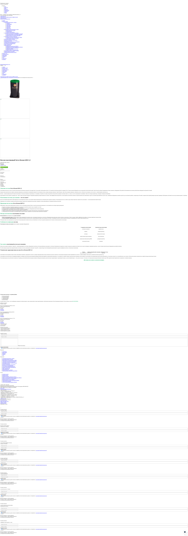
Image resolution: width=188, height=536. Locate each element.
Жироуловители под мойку (10, 30)
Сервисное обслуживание (6, 381)
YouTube (5, 402)
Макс (6, 401)
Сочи (5, 6)
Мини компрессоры (7, 45)
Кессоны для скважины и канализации (8, 364)
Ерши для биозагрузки (8, 44)
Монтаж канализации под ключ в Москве (9, 378)
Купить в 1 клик (3, 165)
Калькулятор (4, 71)
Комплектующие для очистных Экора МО (13, 35)
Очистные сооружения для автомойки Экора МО (14, 33)
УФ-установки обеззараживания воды (8, 366)
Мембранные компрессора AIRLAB (12, 46)
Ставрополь (6, 11)
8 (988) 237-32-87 (15, 17)
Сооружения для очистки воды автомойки (9, 361)
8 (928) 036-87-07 (3, 17)
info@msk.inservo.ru (3, 400)
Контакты (4, 59)
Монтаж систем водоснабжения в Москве (9, 376)
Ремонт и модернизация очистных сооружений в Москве (11, 377)
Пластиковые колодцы (6, 363)
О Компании (4, 351)
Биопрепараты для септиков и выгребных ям (11, 41)
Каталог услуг (4, 53)
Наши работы (4, 70)
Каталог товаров (5, 21)
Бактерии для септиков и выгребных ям (9, 367)
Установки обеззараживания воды (10, 42)
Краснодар (6, 7)
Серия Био (8, 23)
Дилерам (3, 56)
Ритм (8, 401)
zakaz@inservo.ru (3, 16)
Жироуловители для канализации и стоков (11, 29)
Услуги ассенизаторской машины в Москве (9, 382)
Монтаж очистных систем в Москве (8, 379)
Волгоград (6, 9)
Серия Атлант (8, 28)
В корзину (2, 164)
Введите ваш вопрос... (22, 345)
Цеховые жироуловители (10, 32)
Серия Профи (8, 26)
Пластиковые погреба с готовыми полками (11, 50)
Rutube (1, 401)
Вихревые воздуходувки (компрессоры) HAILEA (14, 47)
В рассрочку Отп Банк (4, 167)
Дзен (4, 401)
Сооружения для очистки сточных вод (10, 36)
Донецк (5, 12)
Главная (3, 20)
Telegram (1, 402)
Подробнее (2, 310)
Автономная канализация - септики (8, 358)
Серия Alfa (8, 27)
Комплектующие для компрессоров (12, 49)
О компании (4, 58)
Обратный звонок (3, 403)
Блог (3, 57)
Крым (5, 8)
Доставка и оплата (5, 54)
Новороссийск (6, 10)
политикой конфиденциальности (41, 348)
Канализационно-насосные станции (10, 52)
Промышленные (9, 31)
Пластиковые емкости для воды (9, 39)
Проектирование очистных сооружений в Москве (10, 380)
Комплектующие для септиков (9, 51)
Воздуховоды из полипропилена (9, 43)
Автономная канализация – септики (10, 22)
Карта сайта (2, 388)
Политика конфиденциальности (5, 389)
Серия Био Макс (9, 24)
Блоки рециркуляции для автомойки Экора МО (14, 34)
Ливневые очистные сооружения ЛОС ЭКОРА (14, 37)
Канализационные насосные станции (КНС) (9, 370)
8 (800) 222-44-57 (9, 17)
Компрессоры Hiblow (9, 48)
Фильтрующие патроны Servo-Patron (12, 38)
